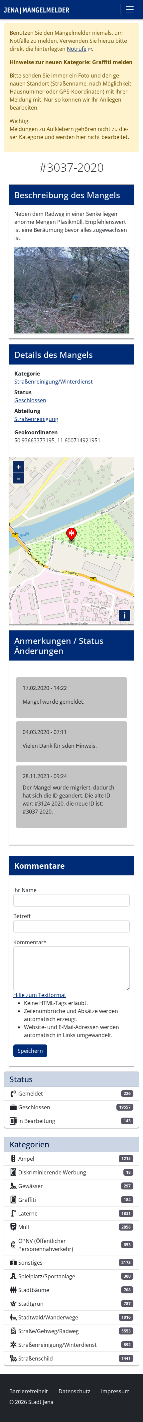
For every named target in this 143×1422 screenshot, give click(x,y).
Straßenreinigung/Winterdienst (53, 381)
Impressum (115, 1391)
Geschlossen (30, 400)
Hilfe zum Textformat (39, 995)
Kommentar (28, 942)
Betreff (22, 916)
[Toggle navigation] (129, 9)
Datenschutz (74, 1391)
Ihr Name (25, 890)
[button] (71, 289)
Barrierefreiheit (28, 1391)
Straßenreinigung (36, 419)
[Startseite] (39, 9)
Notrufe (79, 48)
